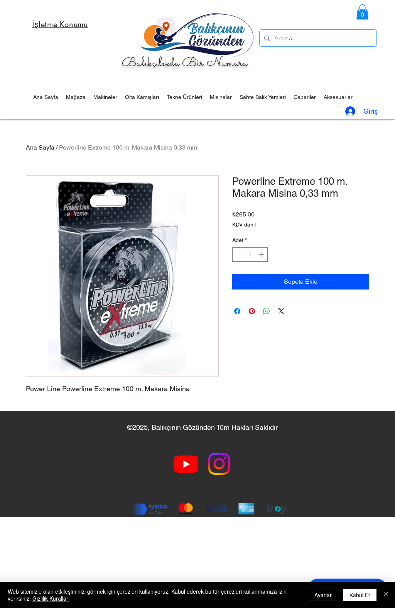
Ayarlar (323, 595)
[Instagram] (219, 464)
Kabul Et (359, 595)
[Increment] (262, 254)
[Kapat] (385, 595)
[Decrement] (238, 254)
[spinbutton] (250, 254)
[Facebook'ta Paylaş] (237, 311)
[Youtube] (186, 464)
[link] (362, 11)
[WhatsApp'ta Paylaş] (266, 311)
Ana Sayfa (40, 147)
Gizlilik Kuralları (50, 598)
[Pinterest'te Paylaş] (252, 311)
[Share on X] (281, 311)
